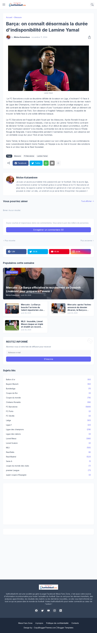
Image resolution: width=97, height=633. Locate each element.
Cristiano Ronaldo (48, 402)
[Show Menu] (4, 4)
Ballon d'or (48, 379)
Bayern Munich (48, 384)
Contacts (75, 623)
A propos (39, 623)
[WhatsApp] (46, 163)
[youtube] (48, 610)
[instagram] (54, 610)
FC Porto (48, 411)
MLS (48, 448)
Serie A (48, 461)
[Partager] (88, 37)
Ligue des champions (48, 429)
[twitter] (42, 610)
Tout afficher (86, 201)
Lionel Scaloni (48, 443)
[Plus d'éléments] (58, 163)
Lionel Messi (48, 438)
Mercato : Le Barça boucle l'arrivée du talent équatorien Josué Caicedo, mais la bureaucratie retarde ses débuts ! (33, 307)
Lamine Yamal (42, 156)
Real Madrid (48, 457)
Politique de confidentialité (57, 623)
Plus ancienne (86, 240)
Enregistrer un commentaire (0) (48, 229)
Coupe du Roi (48, 393)
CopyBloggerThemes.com (45, 628)
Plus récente (10, 240)
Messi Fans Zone (25, 623)
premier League (48, 470)
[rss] (60, 610)
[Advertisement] (48, 504)
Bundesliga (48, 388)
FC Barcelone (29, 156)
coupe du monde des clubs (48, 466)
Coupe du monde (48, 398)
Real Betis (48, 452)
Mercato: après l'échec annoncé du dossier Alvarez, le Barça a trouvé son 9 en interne (79, 307)
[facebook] (36, 610)
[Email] (52, 163)
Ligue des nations (48, 434)
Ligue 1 (48, 425)
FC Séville (48, 416)
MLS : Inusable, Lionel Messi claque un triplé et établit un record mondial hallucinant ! (32, 324)
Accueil (9, 17)
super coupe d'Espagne (48, 475)
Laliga (48, 420)
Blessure (18, 17)
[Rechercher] (92, 4)
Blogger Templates (65, 628)
